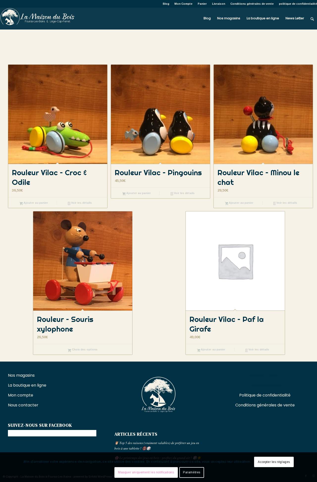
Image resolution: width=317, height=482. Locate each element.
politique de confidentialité (298, 3)
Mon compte (20, 395)
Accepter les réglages (274, 462)
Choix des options (84, 349)
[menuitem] (166, 3)
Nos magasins (21, 375)
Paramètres (191, 472)
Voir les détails (81, 202)
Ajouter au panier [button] (35, 202)
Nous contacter (23, 405)
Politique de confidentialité (265, 395)
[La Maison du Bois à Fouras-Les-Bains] (37, 18)
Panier (202, 3)
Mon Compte (183, 3)
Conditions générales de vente (252, 3)
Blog (166, 3)
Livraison (218, 3)
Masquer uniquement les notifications (146, 472)
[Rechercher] (312, 18)
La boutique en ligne (27, 385)
